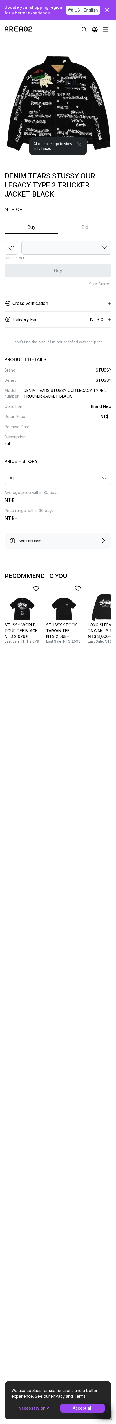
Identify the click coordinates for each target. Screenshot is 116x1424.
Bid (85, 227)
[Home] (18, 29)
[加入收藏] (11, 248)
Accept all (82, 1408)
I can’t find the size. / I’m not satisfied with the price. (58, 342)
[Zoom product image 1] (58, 97)
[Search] (84, 29)
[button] (95, 29)
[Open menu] (105, 29)
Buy (31, 227)
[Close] (79, 144)
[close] (106, 10)
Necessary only (33, 1408)
